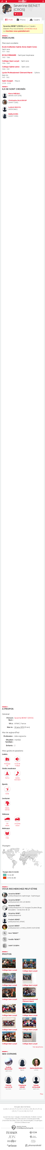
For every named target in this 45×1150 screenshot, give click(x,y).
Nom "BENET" (13, 933)
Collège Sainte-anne (10, 67)
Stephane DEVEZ (22, 1086)
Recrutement (22, 1119)
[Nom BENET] (4, 933)
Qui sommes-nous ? (8, 1117)
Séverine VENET (14, 913)
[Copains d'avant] (11, 1141)
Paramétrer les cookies (9, 1120)
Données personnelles (33, 1119)
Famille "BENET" (14, 939)
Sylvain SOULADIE (36, 1086)
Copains (37, 20)
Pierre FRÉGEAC (14, 94)
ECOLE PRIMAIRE (9, 55)
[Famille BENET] (4, 939)
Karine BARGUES (36, 1068)
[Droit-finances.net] (33, 1137)
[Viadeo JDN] (33, 1141)
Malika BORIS (13, 114)
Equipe (18, 1117)
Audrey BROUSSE (8, 1068)
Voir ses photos (38, 1047)
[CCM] (33, 1132)
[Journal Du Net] (11, 1137)
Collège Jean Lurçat (10, 61)
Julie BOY (22, 1068)
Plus (41, 1094)
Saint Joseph (7, 81)
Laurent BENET (14, 926)
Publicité (33, 1117)
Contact (39, 1117)
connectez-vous (30, 29)
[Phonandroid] (33, 1145)
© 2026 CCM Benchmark (22, 1122)
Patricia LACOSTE (8, 1086)
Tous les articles (10, 1119)
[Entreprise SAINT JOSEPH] (4, 945)
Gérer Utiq (19, 1120)
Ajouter (18, 14)
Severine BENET (14, 894)
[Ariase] (11, 1145)
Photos (23, 20)
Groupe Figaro (38, 1120)
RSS (16, 1119)
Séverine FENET (14, 906)
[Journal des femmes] (11, 1132)
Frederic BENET (14, 919)
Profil (10, 20)
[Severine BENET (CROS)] (7, 9)
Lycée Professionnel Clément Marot (17, 73)
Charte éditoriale (25, 1117)
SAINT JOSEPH (13, 946)
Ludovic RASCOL (14, 107)
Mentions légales (28, 1120)
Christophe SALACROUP (17, 100)
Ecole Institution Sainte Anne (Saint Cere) (19, 47)
